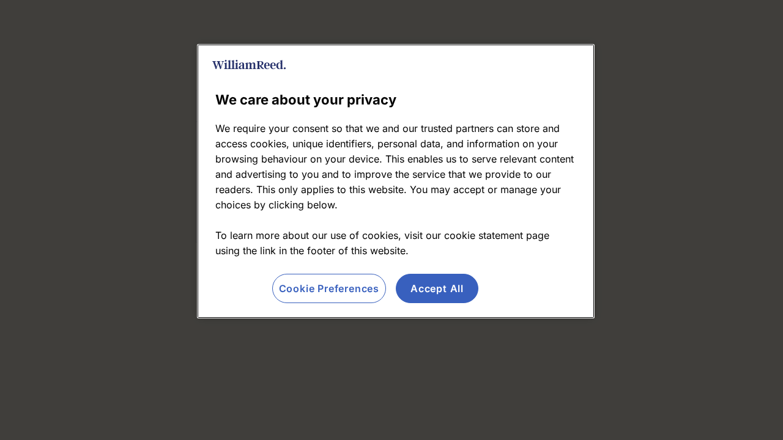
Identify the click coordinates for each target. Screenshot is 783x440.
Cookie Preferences (329, 288)
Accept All (437, 288)
